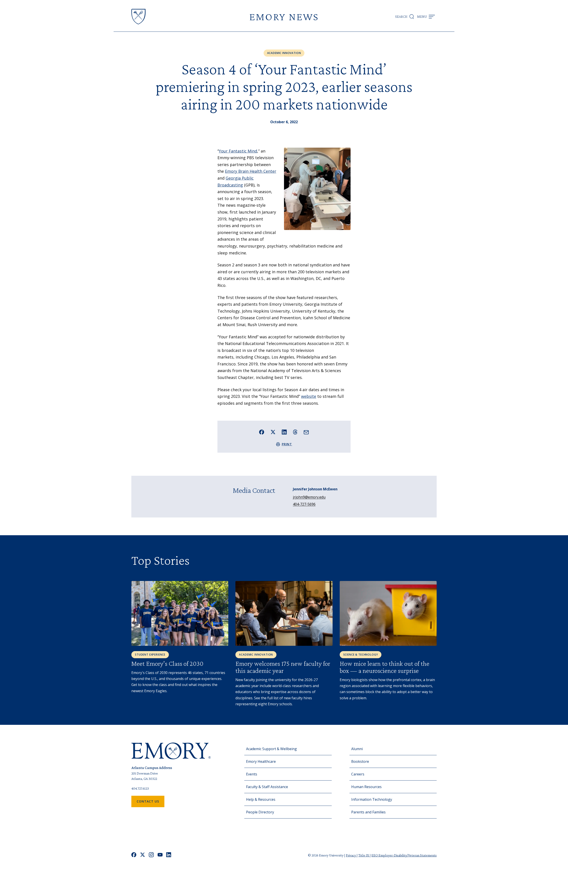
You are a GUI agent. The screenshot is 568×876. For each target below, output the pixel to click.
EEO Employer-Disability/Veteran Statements (404, 855)
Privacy (351, 855)
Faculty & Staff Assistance (267, 786)
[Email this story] (306, 432)
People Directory (260, 812)
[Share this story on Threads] (295, 432)
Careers (357, 774)
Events (251, 774)
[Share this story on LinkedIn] (284, 432)
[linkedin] (168, 855)
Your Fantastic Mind (238, 151)
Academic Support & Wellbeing (271, 748)
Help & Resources (260, 799)
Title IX (364, 855)
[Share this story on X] (273, 432)
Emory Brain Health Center (250, 171)
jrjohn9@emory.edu (309, 497)
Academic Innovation (284, 53)
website (308, 396)
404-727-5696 (304, 504)
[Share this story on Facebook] (261, 432)
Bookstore (360, 761)
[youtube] (160, 855)
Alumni (357, 748)
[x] (142, 855)
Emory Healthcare (261, 761)
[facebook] (133, 855)
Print (287, 444)
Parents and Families (368, 812)
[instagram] (151, 855)
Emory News (284, 16)
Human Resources (366, 786)
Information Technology (371, 799)
